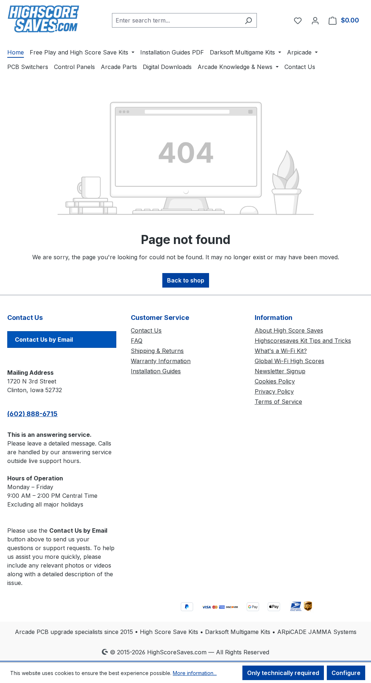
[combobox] (176, 20)
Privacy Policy (274, 391)
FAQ (136, 340)
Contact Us (146, 330)
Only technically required (283, 672)
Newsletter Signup (280, 371)
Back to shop (185, 280)
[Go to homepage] (43, 18)
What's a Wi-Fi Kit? (281, 350)
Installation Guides (156, 371)
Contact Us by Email (44, 339)
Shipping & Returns (157, 350)
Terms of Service (278, 401)
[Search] (248, 20)
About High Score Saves (289, 330)
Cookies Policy (275, 381)
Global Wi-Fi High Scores (289, 361)
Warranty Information (161, 361)
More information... (195, 673)
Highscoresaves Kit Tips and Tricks (303, 340)
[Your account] (315, 20)
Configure (346, 672)
